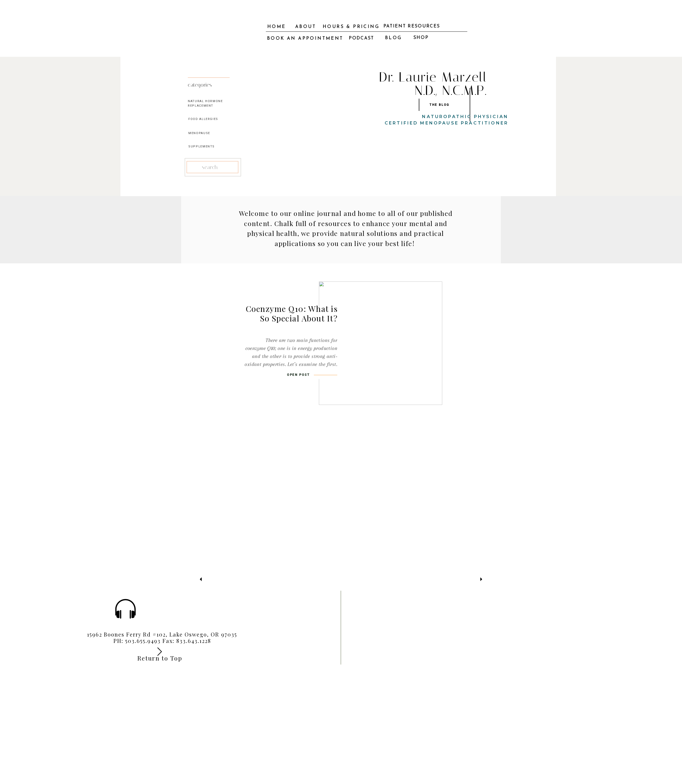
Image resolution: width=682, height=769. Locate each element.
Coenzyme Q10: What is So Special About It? (292, 313)
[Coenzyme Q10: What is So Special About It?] (380, 343)
